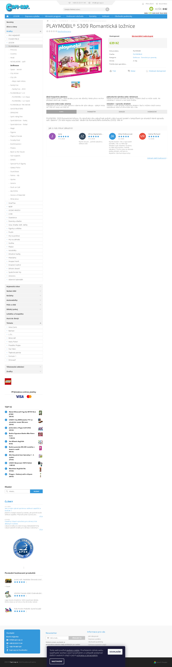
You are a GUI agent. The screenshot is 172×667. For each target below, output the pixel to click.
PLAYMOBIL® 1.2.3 (17, 93)
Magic (12, 128)
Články (9, 501)
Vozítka (11, 243)
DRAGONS (14, 112)
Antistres (12, 276)
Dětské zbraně (14, 268)
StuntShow (14, 171)
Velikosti (105, 16)
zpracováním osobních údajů (55, 644)
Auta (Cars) (13, 327)
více (41, 516)
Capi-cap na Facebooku (18, 650)
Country (13, 54)
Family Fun (14, 85)
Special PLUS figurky (18, 164)
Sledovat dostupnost (157, 71)
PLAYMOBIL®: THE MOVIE (20, 105)
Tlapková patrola (15, 352)
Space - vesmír (16, 69)
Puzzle (11, 232)
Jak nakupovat (93, 636)
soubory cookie (72, 650)
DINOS (13, 160)
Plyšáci (11, 247)
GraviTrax (12, 203)
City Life (13, 77)
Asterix (13, 183)
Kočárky (10, 295)
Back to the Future (17, 152)
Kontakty (93, 16)
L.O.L (10, 334)
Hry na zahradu (14, 239)
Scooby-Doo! (15, 140)
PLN (161, 13)
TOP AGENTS (15, 156)
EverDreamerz (15, 144)
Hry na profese (14, 236)
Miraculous (14, 199)
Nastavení (57, 661)
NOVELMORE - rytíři (18, 61)
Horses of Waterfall (17, 195)
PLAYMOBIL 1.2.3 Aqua (21, 97)
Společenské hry (15, 272)
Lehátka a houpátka (15, 314)
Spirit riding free (16, 116)
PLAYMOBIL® (14, 46)
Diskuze (122, 112)
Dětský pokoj (12, 309)
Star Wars (12, 349)
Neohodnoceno (64, 31)
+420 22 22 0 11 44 (15, 643)
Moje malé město (19, 81)
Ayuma (12, 179)
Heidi (12, 57)
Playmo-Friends (16, 136)
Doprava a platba (32, 16)
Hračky (10, 31)
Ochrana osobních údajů (97, 645)
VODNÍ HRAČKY (14, 210)
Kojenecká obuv (13, 286)
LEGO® (16, 16)
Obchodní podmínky (123, 16)
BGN (146, 13)
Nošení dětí (11, 291)
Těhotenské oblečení (15, 367)
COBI (11, 214)
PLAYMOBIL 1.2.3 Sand (21, 101)
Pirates (13, 148)
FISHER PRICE (14, 39)
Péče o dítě (11, 305)
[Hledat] (107, 9)
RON (165, 13)
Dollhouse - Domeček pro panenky (145, 57)
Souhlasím (115, 651)
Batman (11, 331)
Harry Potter (13, 342)
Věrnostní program (53, 16)
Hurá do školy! (13, 318)
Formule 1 (12, 356)
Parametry (91, 112)
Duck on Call (15, 187)
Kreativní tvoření (15, 265)
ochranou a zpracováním (87, 655)
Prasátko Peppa (14, 345)
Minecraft (12, 338)
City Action (14, 73)
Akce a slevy (12, 27)
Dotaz (133, 71)
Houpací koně (14, 261)
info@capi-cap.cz (15, 640)
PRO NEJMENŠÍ (14, 35)
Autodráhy (12, 250)
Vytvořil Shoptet (161, 662)
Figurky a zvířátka (15, 228)
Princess (13, 50)
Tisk (114, 71)
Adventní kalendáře (16, 279)
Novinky (10, 22)
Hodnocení (152, 112)
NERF (11, 207)
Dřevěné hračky (14, 254)
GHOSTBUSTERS (16, 109)
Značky (10, 371)
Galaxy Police (15, 167)
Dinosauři (12, 360)
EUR (154, 13)
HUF (157, 13)
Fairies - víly (14, 175)
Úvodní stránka (7, 16)
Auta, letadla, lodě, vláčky (18, 225)
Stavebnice (13, 217)
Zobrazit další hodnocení (156, 158)
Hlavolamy (12, 258)
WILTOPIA (14, 191)
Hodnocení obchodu (74, 16)
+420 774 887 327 (15, 647)
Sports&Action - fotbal (18, 124)
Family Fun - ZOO (19, 89)
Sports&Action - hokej (18, 120)
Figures (13, 132)
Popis (61, 112)
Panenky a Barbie (15, 221)
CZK (150, 13)
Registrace (163, 4)
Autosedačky (12, 300)
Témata (10, 323)
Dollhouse (14, 65)
